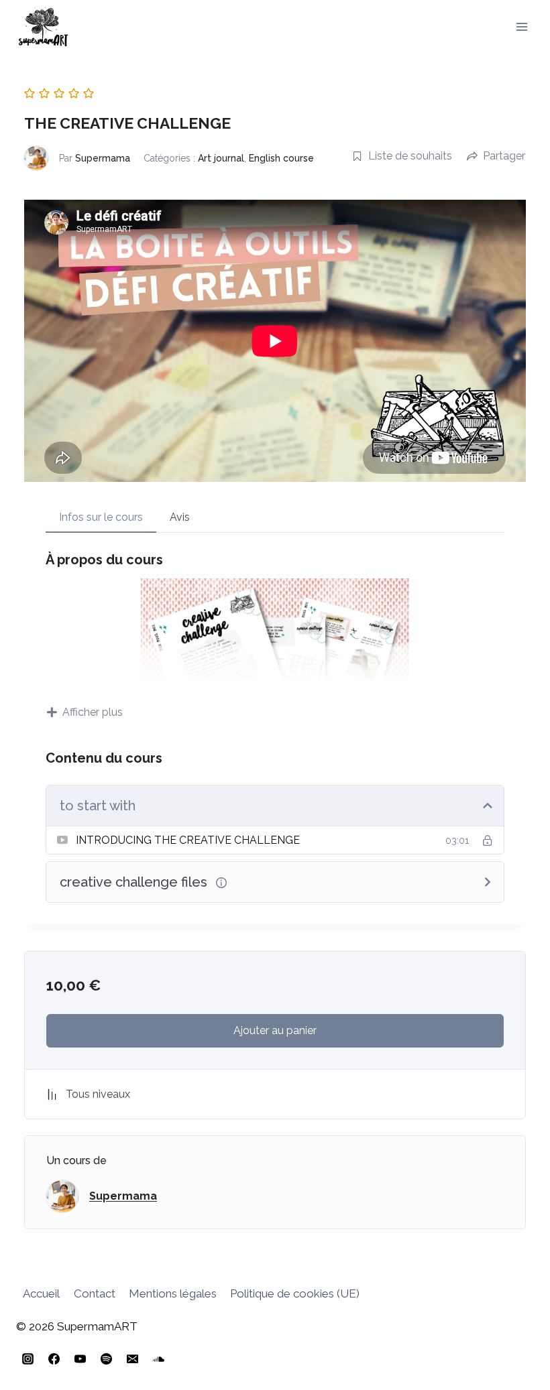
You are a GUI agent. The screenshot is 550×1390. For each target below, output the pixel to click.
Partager (504, 155)
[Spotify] (106, 1358)
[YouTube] (79, 1358)
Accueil (41, 1293)
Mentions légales (173, 1293)
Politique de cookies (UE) (295, 1293)
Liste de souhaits (410, 155)
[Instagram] (27, 1358)
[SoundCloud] (158, 1358)
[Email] (132, 1358)
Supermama (102, 158)
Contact (94, 1293)
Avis (180, 517)
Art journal (221, 158)
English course (281, 158)
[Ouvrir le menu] (521, 26)
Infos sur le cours (101, 517)
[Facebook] (53, 1358)
